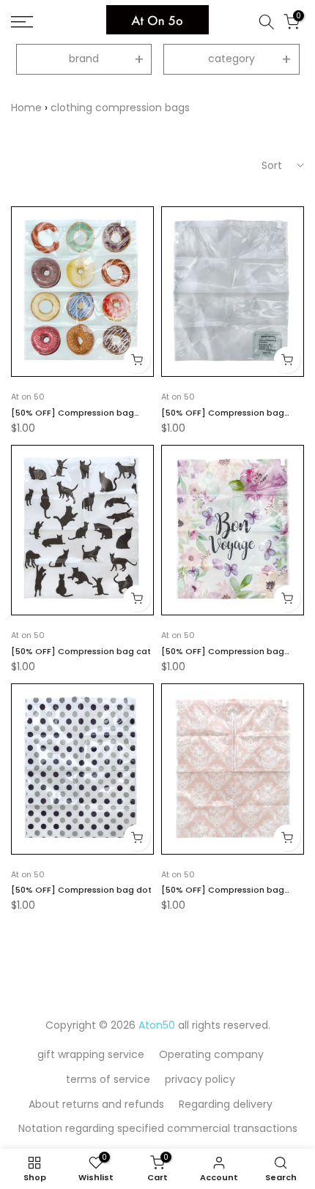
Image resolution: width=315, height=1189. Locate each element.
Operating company (211, 1054)
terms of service (108, 1079)
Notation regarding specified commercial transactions (157, 1128)
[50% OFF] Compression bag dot (81, 890)
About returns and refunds (96, 1104)
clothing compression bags (120, 107)
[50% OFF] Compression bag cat (81, 651)
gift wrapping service (90, 1054)
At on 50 (28, 396)
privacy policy (200, 1079)
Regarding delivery (226, 1104)
